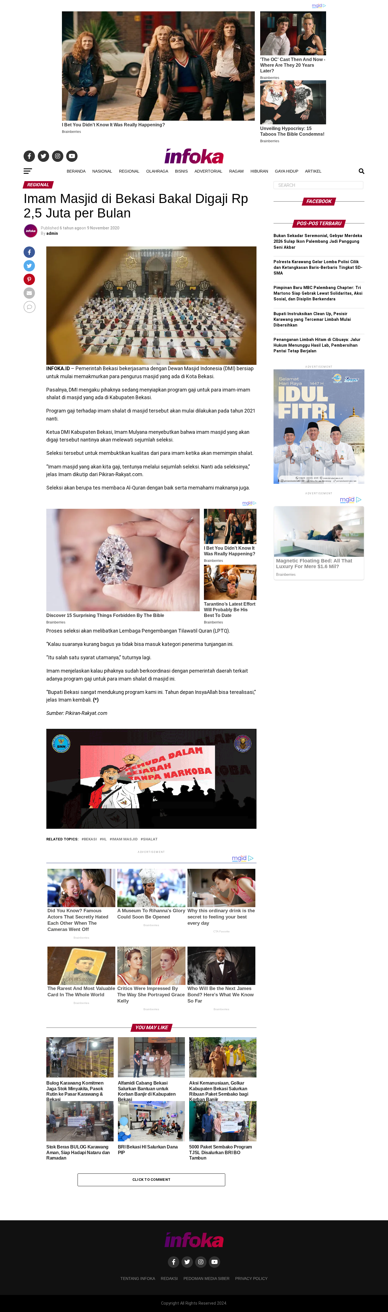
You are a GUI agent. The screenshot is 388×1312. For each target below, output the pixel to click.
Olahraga (157, 171)
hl (104, 839)
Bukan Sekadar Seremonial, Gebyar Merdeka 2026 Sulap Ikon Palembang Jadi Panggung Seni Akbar (318, 241)
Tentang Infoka (137, 1278)
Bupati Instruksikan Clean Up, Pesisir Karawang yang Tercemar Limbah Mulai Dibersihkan (312, 319)
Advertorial (208, 171)
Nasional (102, 171)
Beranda (76, 171)
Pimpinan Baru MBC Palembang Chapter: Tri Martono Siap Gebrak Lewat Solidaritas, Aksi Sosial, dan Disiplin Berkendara (318, 293)
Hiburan (259, 171)
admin (52, 233)
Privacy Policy (251, 1278)
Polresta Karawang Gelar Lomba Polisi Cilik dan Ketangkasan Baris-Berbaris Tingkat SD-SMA (318, 268)
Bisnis (181, 171)
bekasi (90, 839)
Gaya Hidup (286, 171)
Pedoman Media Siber (206, 1278)
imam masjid (125, 839)
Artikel (313, 171)
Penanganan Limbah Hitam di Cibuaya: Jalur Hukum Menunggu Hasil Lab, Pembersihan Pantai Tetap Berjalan (317, 345)
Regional (129, 171)
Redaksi (169, 1278)
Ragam (236, 171)
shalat (150, 839)
